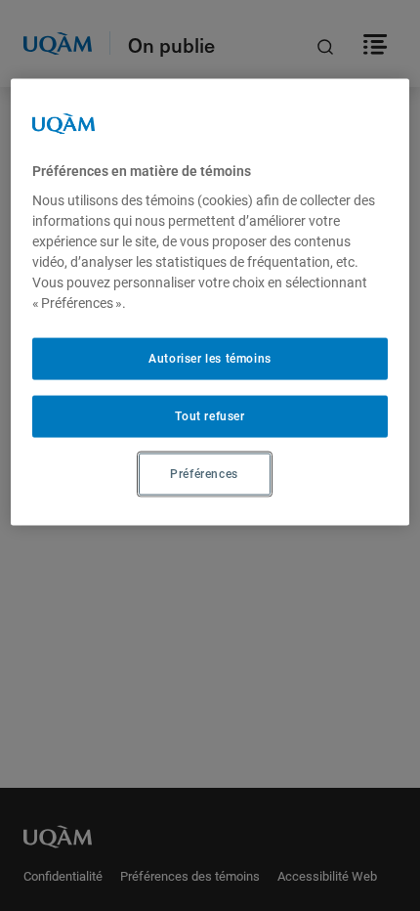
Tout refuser (209, 416)
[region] (210, 301)
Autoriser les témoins (210, 359)
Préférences (204, 474)
